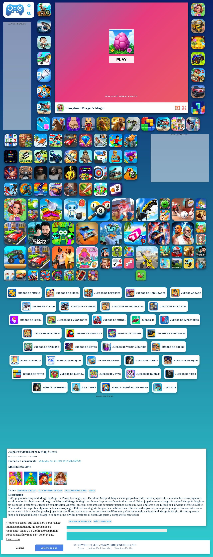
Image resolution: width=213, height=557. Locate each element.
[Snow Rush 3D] (40, 146)
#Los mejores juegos (50, 491)
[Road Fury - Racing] (44, 113)
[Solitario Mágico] (60, 484)
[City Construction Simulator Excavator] (198, 31)
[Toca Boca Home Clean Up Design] (178, 129)
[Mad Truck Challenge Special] (55, 162)
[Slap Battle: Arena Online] (44, 80)
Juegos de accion (43, 306)
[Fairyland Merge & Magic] (198, 15)
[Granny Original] (55, 178)
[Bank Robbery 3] (130, 146)
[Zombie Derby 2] (115, 178)
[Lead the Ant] (43, 129)
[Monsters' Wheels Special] (198, 64)
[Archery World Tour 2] (100, 178)
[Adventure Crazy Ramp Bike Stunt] (25, 195)
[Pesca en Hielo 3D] (44, 31)
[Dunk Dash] (115, 162)
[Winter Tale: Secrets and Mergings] (30, 484)
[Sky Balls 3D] (130, 178)
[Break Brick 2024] (40, 195)
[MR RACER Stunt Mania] (55, 195)
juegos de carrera (83, 306)
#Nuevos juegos (27, 491)
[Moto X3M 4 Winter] (100, 146)
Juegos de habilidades (151, 293)
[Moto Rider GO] (25, 178)
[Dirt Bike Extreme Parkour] (44, 15)
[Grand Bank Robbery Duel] (193, 129)
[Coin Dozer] (198, 48)
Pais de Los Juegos (15, 3)
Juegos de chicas (67, 293)
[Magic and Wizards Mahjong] (115, 195)
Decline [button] (20, 548)
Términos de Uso (123, 548)
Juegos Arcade (191, 293)
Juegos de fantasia (80, 522)
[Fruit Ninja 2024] (85, 195)
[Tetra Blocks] (198, 113)
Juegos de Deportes (107, 293)
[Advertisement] (17, 76)
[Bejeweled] (85, 146)
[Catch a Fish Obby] (130, 162)
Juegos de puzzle (29, 293)
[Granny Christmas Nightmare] (40, 178)
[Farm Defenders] (103, 129)
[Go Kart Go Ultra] (198, 80)
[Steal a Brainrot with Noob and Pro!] (55, 146)
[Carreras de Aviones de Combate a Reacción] (70, 162)
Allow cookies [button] (49, 548)
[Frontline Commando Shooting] (85, 162)
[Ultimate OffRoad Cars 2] (198, 97)
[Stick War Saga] (10, 195)
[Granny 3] (10, 178)
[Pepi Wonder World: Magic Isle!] (15, 484)
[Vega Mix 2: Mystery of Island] (25, 146)
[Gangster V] (118, 129)
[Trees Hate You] (40, 162)
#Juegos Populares (76, 491)
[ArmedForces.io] (70, 178)
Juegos (33, 456)
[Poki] (29, 6)
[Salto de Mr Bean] (44, 48)
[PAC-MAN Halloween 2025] (10, 162)
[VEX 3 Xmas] (100, 162)
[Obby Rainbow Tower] (115, 146)
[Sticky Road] (70, 195)
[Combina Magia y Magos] (45, 484)
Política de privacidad (99, 548)
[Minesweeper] (10, 146)
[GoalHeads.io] (44, 97)
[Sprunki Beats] (85, 178)
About (81, 548)
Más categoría (102, 522)
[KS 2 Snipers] (133, 129)
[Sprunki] (100, 195)
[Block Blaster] (148, 129)
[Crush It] (73, 129)
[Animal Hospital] (88, 129)
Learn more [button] (13, 539)
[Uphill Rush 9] (58, 129)
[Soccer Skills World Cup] (25, 162)
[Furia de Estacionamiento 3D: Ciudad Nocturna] (70, 146)
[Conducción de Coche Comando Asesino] (44, 64)
